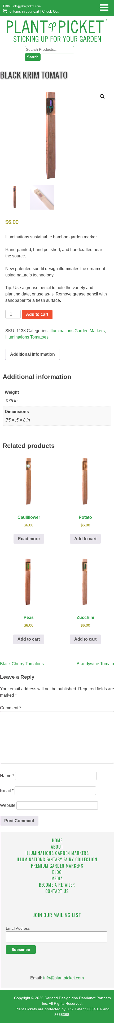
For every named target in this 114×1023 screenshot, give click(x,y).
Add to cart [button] (85, 538)
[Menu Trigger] (104, 7)
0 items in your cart (24, 11)
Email (7, 790)
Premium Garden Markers (57, 866)
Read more (29, 538)
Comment (10, 708)
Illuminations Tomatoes (27, 337)
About (57, 847)
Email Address (18, 928)
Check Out (50, 11)
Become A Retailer (57, 885)
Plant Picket (57, 26)
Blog (57, 872)
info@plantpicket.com (27, 6)
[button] (102, 96)
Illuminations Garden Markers (77, 330)
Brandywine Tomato (95, 663)
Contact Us (57, 891)
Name (7, 776)
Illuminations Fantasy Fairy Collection (57, 859)
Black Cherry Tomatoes (22, 663)
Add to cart (37, 314)
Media (57, 878)
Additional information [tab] (32, 354)
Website (7, 805)
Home (57, 840)
